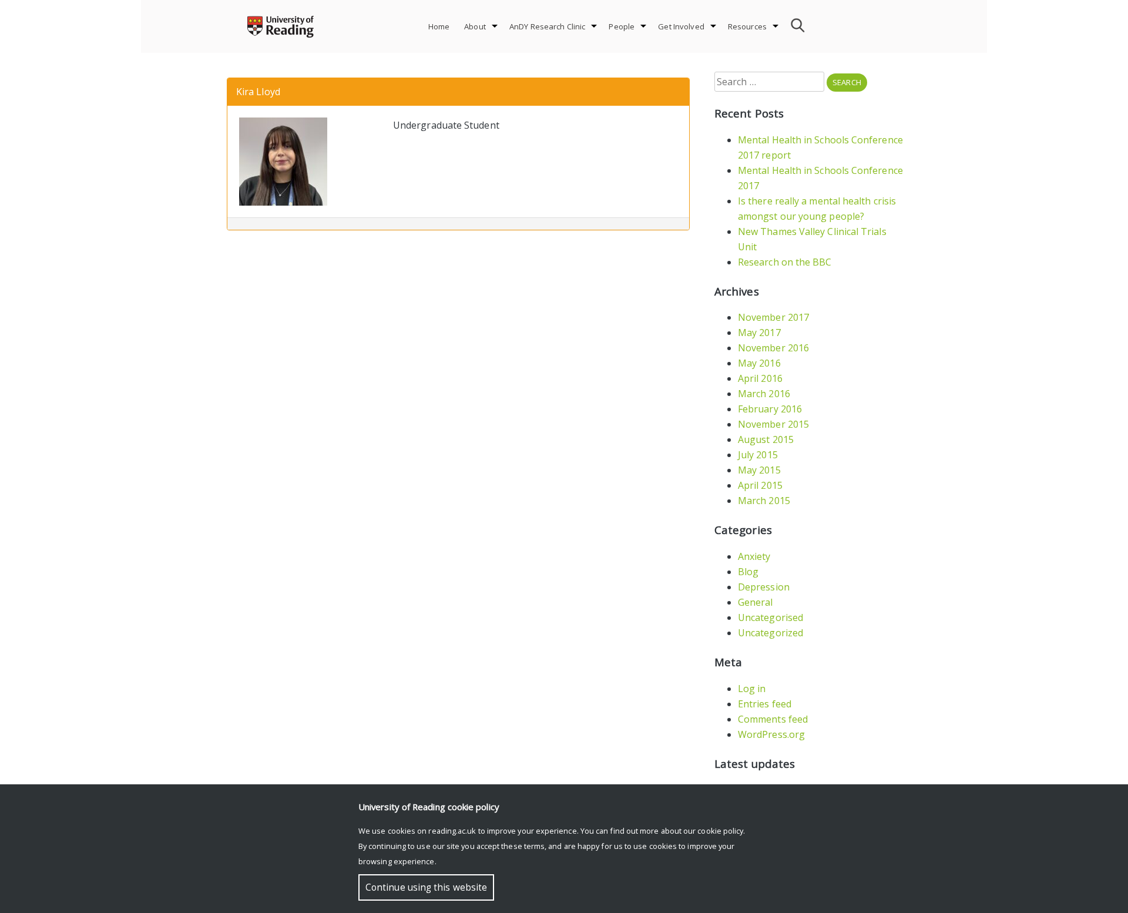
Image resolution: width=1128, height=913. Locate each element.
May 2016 (759, 363)
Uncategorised (770, 617)
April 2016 (760, 378)
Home (439, 26)
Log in (752, 688)
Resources (747, 26)
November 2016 (773, 347)
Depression (764, 586)
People (621, 26)
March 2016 (764, 393)
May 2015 (759, 470)
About (475, 26)
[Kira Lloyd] (283, 160)
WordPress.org (771, 734)
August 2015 (766, 439)
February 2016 (770, 408)
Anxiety (754, 556)
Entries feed (764, 703)
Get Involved (681, 26)
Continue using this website (426, 887)
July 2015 (758, 454)
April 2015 (760, 485)
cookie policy (720, 830)
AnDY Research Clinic (547, 26)
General (755, 602)
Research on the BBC (785, 262)
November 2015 (773, 424)
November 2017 (773, 317)
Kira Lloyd (258, 91)
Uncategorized (770, 632)
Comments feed (773, 719)
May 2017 (759, 332)
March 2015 (764, 500)
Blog (748, 571)
